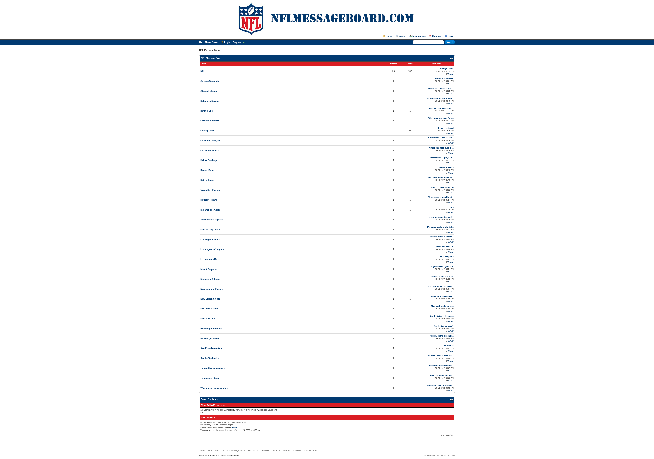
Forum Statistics (446, 435)
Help (450, 36)
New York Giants (209, 308)
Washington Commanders (214, 388)
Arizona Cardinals (209, 81)
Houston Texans (208, 200)
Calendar (436, 36)
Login (227, 42)
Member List (419, 36)
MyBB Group (233, 455)
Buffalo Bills (206, 111)
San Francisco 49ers (211, 348)
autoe (234, 427)
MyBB (212, 455)
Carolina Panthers (209, 120)
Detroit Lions (207, 180)
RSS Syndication (311, 450)
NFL (202, 71)
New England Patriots (211, 289)
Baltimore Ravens (209, 101)
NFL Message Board (211, 58)
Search (402, 36)
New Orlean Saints (210, 299)
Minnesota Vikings (210, 279)
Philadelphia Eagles (211, 328)
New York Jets (207, 318)
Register (237, 42)
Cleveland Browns (210, 150)
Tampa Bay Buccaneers (212, 368)
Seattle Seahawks (209, 358)
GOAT (451, 74)
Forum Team (206, 450)
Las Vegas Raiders (210, 239)
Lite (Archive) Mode (271, 450)
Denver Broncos (208, 170)
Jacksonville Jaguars (211, 219)
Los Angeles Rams (210, 259)
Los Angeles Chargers (212, 249)
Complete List (219, 405)
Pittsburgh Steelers (210, 338)
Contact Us (219, 450)
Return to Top (254, 450)
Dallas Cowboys (208, 160)
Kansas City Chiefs (210, 229)
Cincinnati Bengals (210, 140)
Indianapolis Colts (210, 210)
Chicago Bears (208, 130)
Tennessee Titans (209, 378)
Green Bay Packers (210, 190)
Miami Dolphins (208, 269)
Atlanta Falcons (208, 91)
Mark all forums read (292, 450)
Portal (389, 36)
